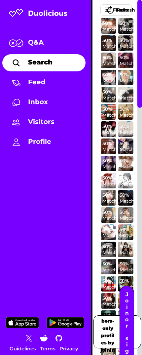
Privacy (68, 348)
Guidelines (23, 348)
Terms (47, 348)
